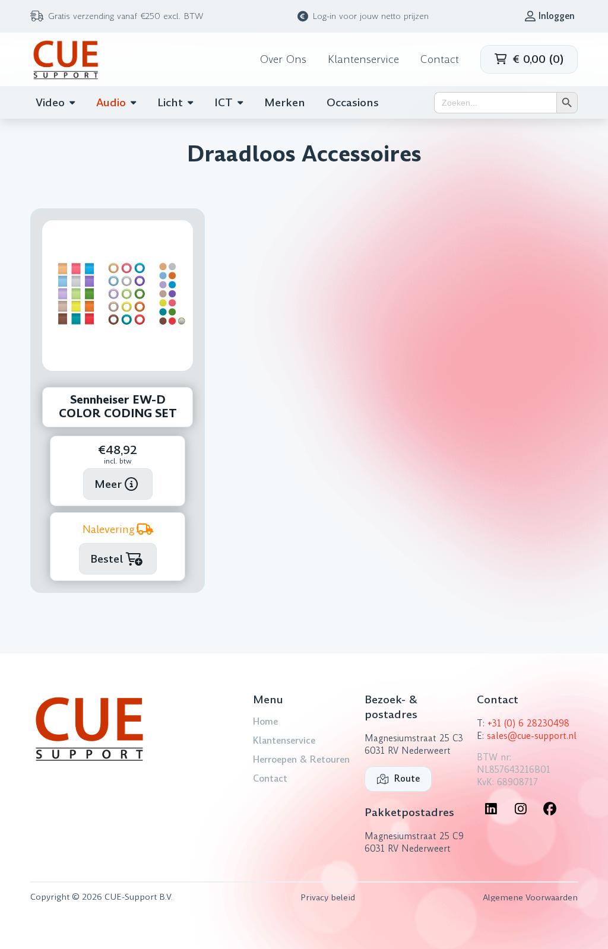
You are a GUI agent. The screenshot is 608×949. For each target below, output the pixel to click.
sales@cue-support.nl (532, 736)
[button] (529, 59)
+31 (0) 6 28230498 (528, 723)
